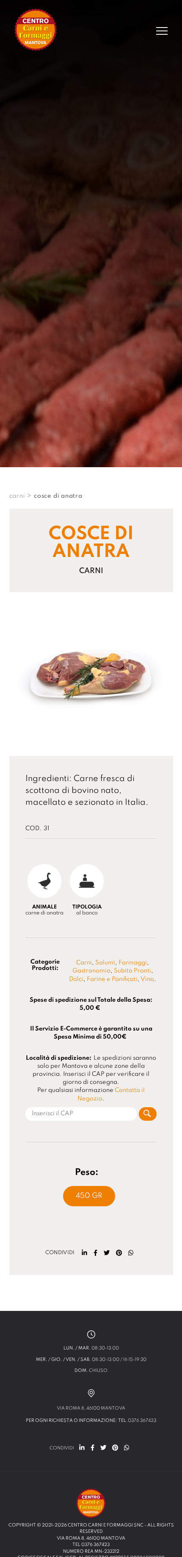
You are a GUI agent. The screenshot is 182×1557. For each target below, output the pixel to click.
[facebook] (95, 1253)
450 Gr (89, 1196)
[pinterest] (119, 1253)
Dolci (76, 979)
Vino (147, 979)
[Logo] (35, 30)
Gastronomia (91, 971)
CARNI (17, 496)
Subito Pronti (132, 971)
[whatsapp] (131, 1253)
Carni (84, 963)
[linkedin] (84, 1253)
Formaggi (133, 963)
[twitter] (107, 1253)
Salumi (105, 963)
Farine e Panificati (112, 979)
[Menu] (162, 31)
